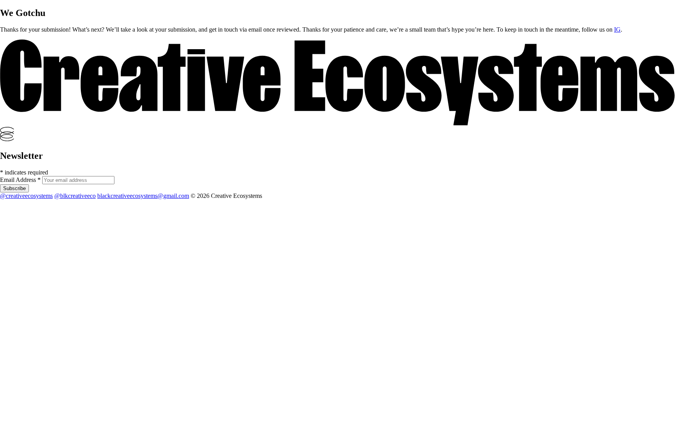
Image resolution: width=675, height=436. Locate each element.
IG (617, 29)
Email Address (20, 179)
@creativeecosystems (26, 195)
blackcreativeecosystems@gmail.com (143, 195)
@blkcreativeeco (75, 195)
